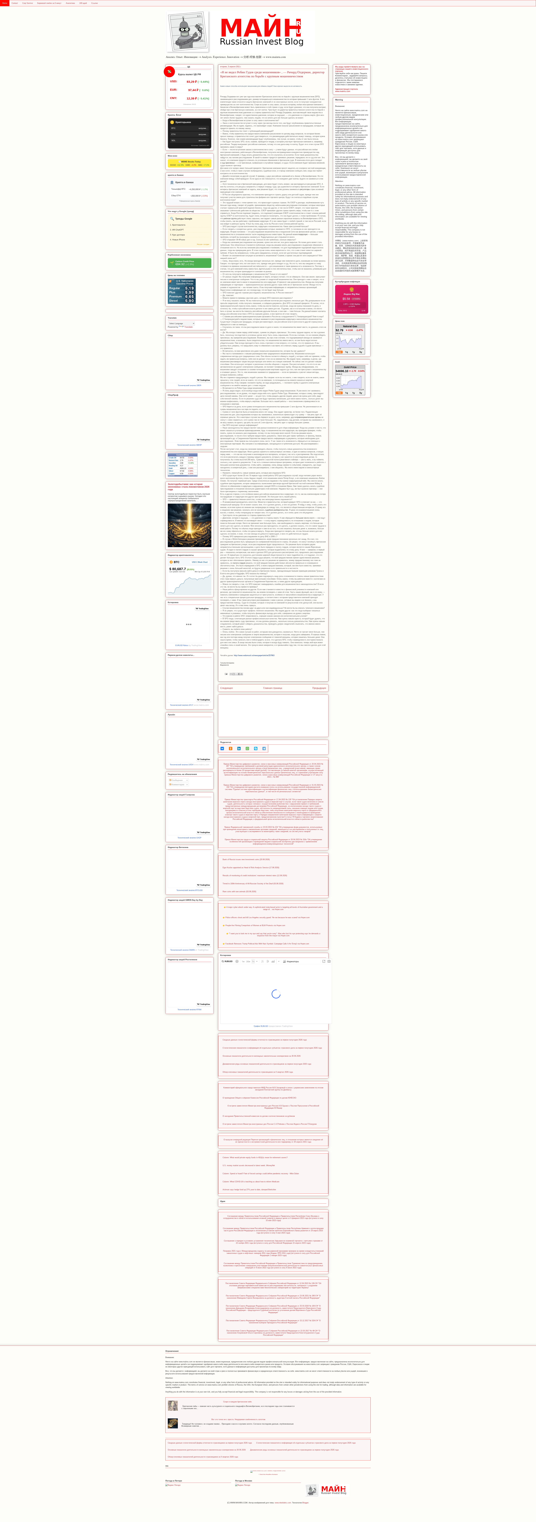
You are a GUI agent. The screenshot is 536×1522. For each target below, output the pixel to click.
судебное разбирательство (276, 510)
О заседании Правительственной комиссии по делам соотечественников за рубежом (259, 1116)
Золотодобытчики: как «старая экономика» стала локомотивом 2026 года (188, 487)
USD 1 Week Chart (200, 562)
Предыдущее (319, 688)
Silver (171, 471)
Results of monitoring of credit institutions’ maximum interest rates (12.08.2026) (255, 875)
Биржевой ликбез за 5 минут (49, 3)
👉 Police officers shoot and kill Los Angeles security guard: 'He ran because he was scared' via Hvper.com (266, 917)
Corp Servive (27, 3)
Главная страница (272, 688)
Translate (188, 327)
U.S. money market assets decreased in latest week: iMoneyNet (249, 1165)
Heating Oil (173, 466)
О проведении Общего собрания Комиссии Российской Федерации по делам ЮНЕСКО (259, 1098)
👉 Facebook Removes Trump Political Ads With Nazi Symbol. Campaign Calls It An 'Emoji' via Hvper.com (266, 944)
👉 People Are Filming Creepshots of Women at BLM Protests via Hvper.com (254, 925)
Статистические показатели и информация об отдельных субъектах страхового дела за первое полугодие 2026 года (272, 1048)
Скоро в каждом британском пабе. (237, 1402)
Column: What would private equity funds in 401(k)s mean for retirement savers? (255, 1157)
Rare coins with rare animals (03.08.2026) (239, 891)
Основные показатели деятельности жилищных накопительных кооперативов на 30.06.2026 (262, 1056)
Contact (15, 3)
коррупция (303, 234)
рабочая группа (230, 218)
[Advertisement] (273, 715)
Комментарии (177, 784)
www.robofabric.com (283, 1503)
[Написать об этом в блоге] (233, 674)
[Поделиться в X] (236, 674)
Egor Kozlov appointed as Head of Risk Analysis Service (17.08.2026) (251, 868)
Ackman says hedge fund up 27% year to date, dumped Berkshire (249, 1190)
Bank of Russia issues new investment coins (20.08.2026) (246, 859)
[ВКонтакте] (222, 748)
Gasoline (172, 463)
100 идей (83, 3)
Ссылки (94, 3)
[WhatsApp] (247, 748)
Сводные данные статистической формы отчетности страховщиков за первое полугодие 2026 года (265, 1040)
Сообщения (177, 780)
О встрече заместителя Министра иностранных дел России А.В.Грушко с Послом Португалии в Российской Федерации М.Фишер (273, 1107)
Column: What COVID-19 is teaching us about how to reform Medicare (251, 1182)
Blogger (305, 1503)
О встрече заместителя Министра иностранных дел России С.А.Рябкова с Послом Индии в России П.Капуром (270, 1124)
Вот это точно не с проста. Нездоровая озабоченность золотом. (238, 1419)
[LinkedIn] (239, 748)
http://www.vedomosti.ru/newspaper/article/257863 (254, 655)
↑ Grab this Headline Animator (268, 1474)
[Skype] (256, 748)
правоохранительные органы (308, 417)
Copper (172, 474)
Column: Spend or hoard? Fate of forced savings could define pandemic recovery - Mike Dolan (261, 1173)
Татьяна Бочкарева (227, 663)
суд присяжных (228, 163)
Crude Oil (172, 458)
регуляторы (305, 189)
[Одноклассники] (230, 748)
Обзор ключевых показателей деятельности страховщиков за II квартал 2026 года (258, 1072)
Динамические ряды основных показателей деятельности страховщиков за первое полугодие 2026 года (267, 1064)
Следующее (226, 688)
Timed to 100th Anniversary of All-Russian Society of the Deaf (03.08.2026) (253, 884)
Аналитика (70, 3)
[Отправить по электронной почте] (231, 674)
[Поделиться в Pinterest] (241, 674)
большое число (302, 518)
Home (4, 3)
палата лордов (239, 563)
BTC (176, 562)
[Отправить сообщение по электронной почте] (226, 674)
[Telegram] (264, 748)
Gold (170, 468)
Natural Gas (173, 460)
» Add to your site (192, 475)
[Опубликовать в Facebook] (239, 674)
